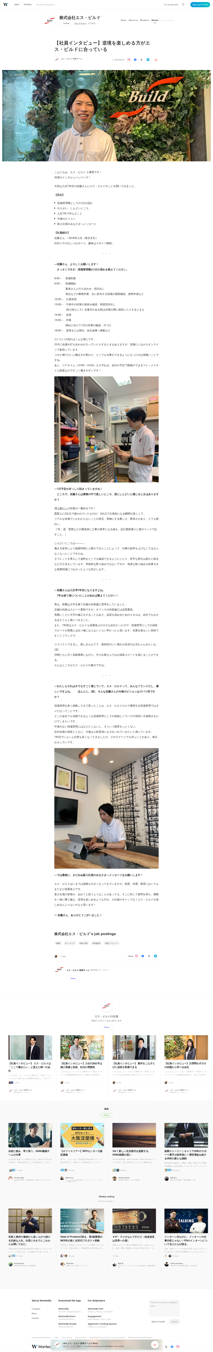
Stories (154, 20)
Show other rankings (105, 1201)
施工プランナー (112, 943)
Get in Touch (158, 1321)
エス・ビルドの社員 (106, 1016)
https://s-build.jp (80, 23)
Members (144, 20)
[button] (41, 1300)
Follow (66, 23)
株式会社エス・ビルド (80, 17)
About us (133, 20)
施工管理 (84, 943)
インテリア (70, 943)
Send (174, 1321)
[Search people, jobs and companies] (183, 4)
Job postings (167, 20)
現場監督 (96, 943)
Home (123, 20)
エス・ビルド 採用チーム (71, 58)
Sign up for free (200, 4)
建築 (58, 943)
